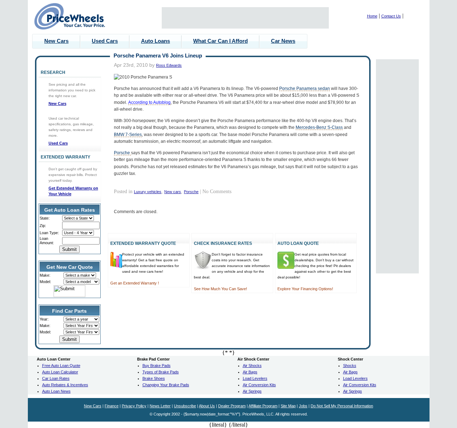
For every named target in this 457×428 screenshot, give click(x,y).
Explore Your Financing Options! (305, 289)
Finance (112, 406)
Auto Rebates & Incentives (65, 385)
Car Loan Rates (56, 378)
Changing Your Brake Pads (165, 385)
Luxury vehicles (147, 192)
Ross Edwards (169, 65)
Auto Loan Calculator (60, 372)
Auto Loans (155, 41)
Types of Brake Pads (160, 372)
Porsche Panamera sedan (304, 88)
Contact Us (391, 16)
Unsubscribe (185, 406)
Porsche (122, 152)
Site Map (288, 406)
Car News (283, 41)
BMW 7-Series (128, 134)
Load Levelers (255, 378)
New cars (172, 192)
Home (372, 16)
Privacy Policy (134, 406)
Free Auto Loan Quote (61, 365)
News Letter (160, 406)
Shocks (349, 365)
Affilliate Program (262, 406)
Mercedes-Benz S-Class (319, 127)
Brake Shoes (153, 378)
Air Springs (252, 391)
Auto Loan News (56, 391)
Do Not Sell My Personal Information (342, 406)
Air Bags (250, 372)
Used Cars (105, 41)
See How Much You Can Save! (220, 289)
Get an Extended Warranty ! (134, 283)
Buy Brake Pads (156, 365)
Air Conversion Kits (259, 385)
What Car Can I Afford (220, 41)
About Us (207, 406)
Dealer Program (232, 406)
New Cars (56, 41)
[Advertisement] (245, 18)
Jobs (303, 406)
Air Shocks (252, 365)
